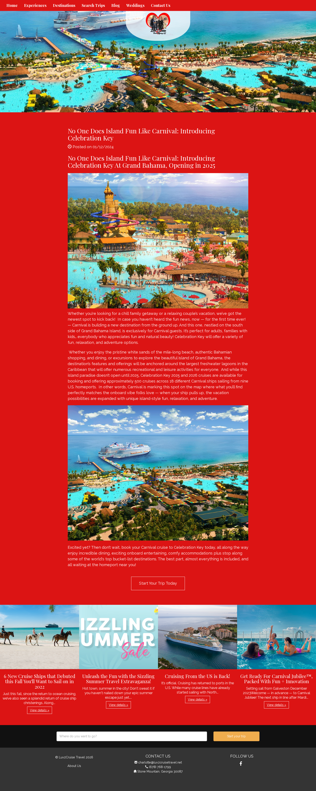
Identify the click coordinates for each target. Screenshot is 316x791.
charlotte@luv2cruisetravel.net (160, 762)
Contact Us (160, 5)
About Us (74, 766)
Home (12, 5)
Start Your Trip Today (158, 583)
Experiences (35, 5)
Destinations (64, 5)
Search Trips (93, 5)
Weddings (135, 5)
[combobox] (132, 736)
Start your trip (236, 736)
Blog (115, 5)
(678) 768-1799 (160, 767)
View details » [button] (39, 710)
